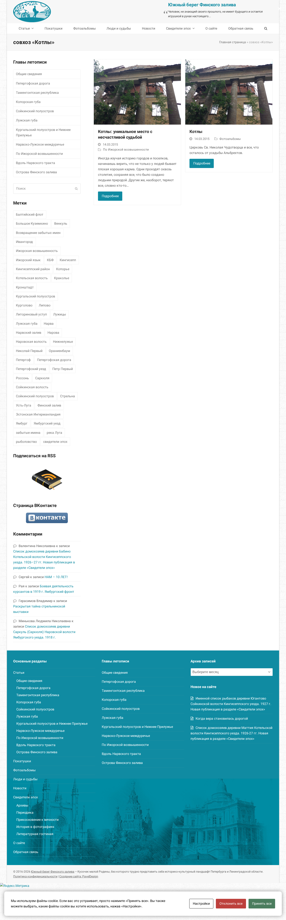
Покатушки (22, 761)
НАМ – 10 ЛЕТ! (56, 577)
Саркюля (42, 378)
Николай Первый (29, 351)
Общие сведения (29, 74)
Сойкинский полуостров (35, 111)
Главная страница (232, 42)
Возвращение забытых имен (38, 233)
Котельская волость (32, 278)
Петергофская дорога (33, 83)
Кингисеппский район (33, 269)
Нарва (49, 324)
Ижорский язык (28, 260)
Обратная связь (25, 852)
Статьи (18, 673)
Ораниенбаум (59, 351)
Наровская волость (31, 342)
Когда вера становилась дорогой (222, 719)
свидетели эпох (55, 442)
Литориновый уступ (31, 314)
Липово (44, 305)
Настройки (201, 904)
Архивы (22, 805)
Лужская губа (26, 120)
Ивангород (24, 242)
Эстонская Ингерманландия (38, 414)
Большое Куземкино (32, 223)
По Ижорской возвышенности (126, 149)
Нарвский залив (28, 333)
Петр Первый (62, 369)
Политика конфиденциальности (35, 876)
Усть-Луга (23, 405)
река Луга (54, 433)
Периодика (24, 812)
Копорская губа (28, 102)
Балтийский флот (29, 214)
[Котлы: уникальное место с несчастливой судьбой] (137, 92)
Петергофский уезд (31, 369)
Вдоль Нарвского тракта (35, 163)
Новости (19, 788)
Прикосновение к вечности (37, 820)
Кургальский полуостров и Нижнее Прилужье (43, 132)
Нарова (53, 333)
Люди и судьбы (25, 779)
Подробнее (110, 196)
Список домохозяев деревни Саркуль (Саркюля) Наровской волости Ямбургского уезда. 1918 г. (44, 631)
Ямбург (21, 423)
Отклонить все (230, 904)
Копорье (62, 269)
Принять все (262, 904)
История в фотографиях (35, 827)
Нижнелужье (63, 342)
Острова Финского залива (36, 172)
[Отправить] (76, 188)
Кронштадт (25, 287)
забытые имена (28, 433)
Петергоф (23, 360)
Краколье (61, 278)
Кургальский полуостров (35, 296)
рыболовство (26, 442)
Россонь (22, 378)
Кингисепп (68, 260)
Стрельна (67, 396)
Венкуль (60, 223)
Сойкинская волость (32, 387)
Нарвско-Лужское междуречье (40, 144)
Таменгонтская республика (37, 93)
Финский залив (49, 405)
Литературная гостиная (34, 834)
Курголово (24, 305)
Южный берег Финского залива (52, 871)
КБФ (50, 260)
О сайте (19, 843)
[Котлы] (228, 92)
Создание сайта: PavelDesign (78, 876)
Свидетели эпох (25, 797)
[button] (266, 28)
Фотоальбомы (230, 139)
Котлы (195, 131)
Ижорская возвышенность (37, 251)
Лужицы (59, 314)
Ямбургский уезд (47, 423)
